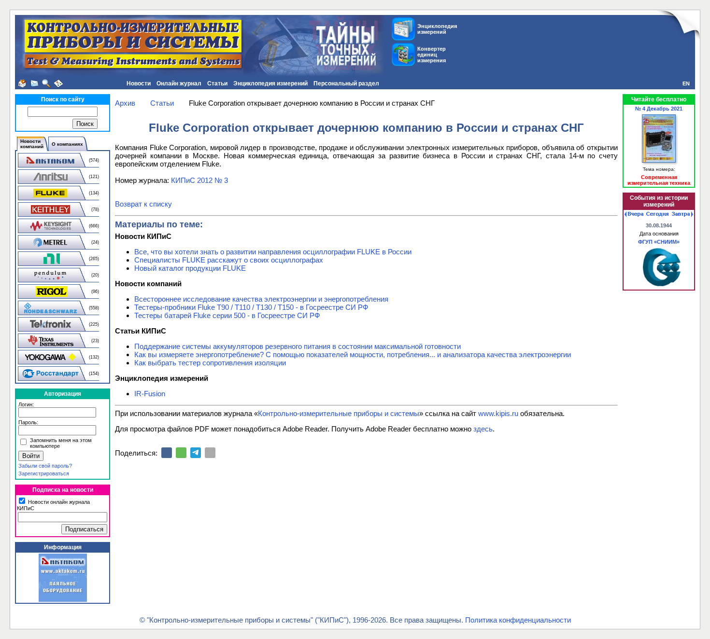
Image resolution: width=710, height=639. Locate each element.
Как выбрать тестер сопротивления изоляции (210, 363)
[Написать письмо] (34, 83)
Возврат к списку (143, 204)
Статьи (217, 83)
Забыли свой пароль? (45, 466)
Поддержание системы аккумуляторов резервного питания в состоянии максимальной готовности (297, 346)
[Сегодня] (657, 214)
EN (686, 83)
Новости (139, 83)
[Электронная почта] (210, 452)
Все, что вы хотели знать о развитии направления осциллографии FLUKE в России (273, 252)
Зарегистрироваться (43, 473)
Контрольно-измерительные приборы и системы (338, 413)
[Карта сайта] (58, 83)
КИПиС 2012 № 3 (199, 180)
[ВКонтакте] (166, 452)
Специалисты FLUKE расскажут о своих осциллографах (228, 260)
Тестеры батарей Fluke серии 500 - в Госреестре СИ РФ (227, 315)
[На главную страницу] (22, 83)
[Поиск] (46, 83)
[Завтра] (682, 214)
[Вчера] (634, 214)
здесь (483, 429)
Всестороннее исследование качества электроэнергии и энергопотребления (261, 299)
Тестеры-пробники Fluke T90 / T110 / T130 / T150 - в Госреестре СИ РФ (251, 307)
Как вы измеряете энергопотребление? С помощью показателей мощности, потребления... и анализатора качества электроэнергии (352, 354)
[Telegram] (195, 452)
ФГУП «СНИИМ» (659, 242)
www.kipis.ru (498, 413)
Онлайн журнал (178, 83)
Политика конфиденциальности (518, 620)
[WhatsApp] (181, 452)
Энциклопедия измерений (270, 83)
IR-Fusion (149, 393)
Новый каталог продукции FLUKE (190, 268)
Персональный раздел (346, 83)
